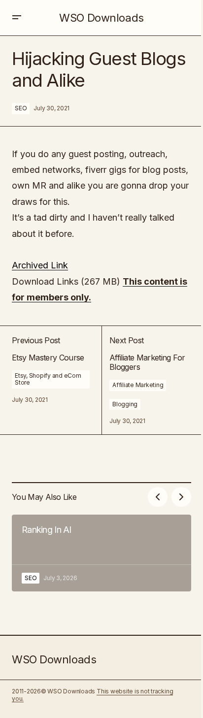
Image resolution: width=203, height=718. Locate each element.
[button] (17, 17)
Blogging (124, 404)
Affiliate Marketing (137, 385)
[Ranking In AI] (101, 553)
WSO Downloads (101, 17)
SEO (21, 108)
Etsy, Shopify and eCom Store (48, 379)
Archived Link (40, 265)
